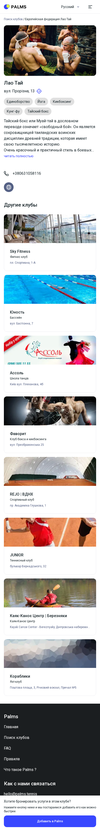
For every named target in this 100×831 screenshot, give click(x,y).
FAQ (7, 748)
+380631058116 (27, 173)
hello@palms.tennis (20, 794)
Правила (12, 759)
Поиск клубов (16, 737)
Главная (11, 727)
